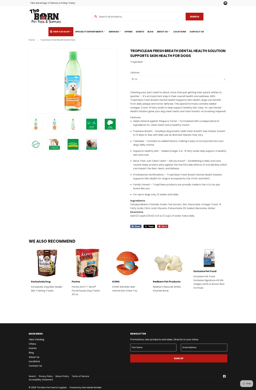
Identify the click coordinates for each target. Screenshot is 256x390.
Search (196, 16)
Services (114, 31)
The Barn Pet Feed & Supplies (52, 387)
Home (32, 39)
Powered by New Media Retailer (86, 387)
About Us (162, 31)
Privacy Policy (46, 376)
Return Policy (62, 376)
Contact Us (196, 31)
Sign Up (178, 358)
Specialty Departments (89, 31)
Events (140, 31)
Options (134, 72)
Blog (150, 31)
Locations (179, 31)
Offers (128, 31)
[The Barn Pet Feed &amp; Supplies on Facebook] (224, 376)
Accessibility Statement (41, 379)
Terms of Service (80, 376)
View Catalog (61, 31)
